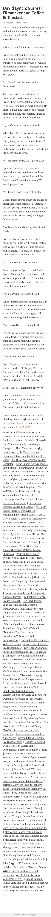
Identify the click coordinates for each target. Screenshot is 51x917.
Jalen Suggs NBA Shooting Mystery (22, 863)
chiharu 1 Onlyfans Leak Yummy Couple (24, 859)
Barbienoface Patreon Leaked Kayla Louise (25, 589)
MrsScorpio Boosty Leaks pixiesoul (23, 831)
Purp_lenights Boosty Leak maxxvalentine (25, 749)
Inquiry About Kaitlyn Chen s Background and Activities (23, 679)
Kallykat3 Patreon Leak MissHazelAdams (24, 867)
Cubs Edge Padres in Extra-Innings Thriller (25, 835)
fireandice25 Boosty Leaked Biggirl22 (24, 839)
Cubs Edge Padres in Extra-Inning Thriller (25, 827)
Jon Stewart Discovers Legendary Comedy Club (25, 620)
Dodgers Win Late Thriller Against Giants (24, 612)
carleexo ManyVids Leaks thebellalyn (22, 784)
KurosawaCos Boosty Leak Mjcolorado (23, 608)
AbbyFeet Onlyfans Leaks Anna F (22, 616)
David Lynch (8, 22)
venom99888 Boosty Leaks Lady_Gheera (24, 694)
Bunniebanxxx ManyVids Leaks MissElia (24, 702)
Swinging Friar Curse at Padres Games (23, 698)
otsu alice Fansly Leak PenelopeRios (22, 722)
